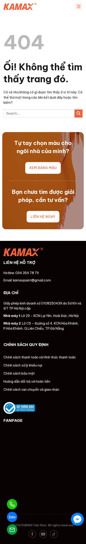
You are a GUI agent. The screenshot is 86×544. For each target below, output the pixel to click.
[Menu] (79, 6)
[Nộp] (79, 113)
